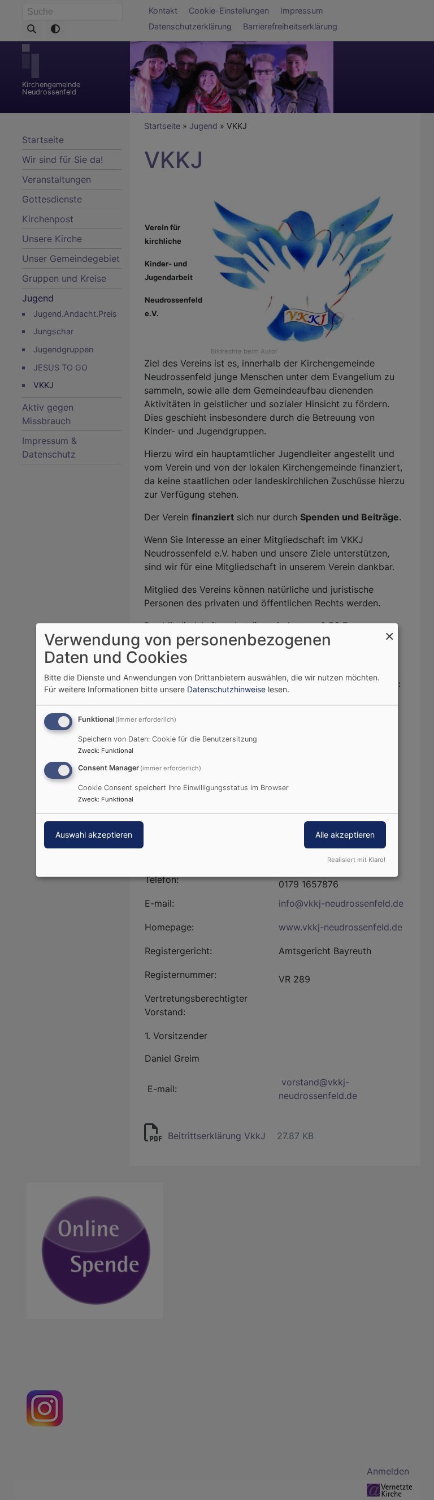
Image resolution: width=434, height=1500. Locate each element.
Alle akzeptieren (345, 834)
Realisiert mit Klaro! (356, 860)
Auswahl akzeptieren (93, 834)
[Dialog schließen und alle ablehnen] (389, 630)
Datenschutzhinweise (226, 689)
